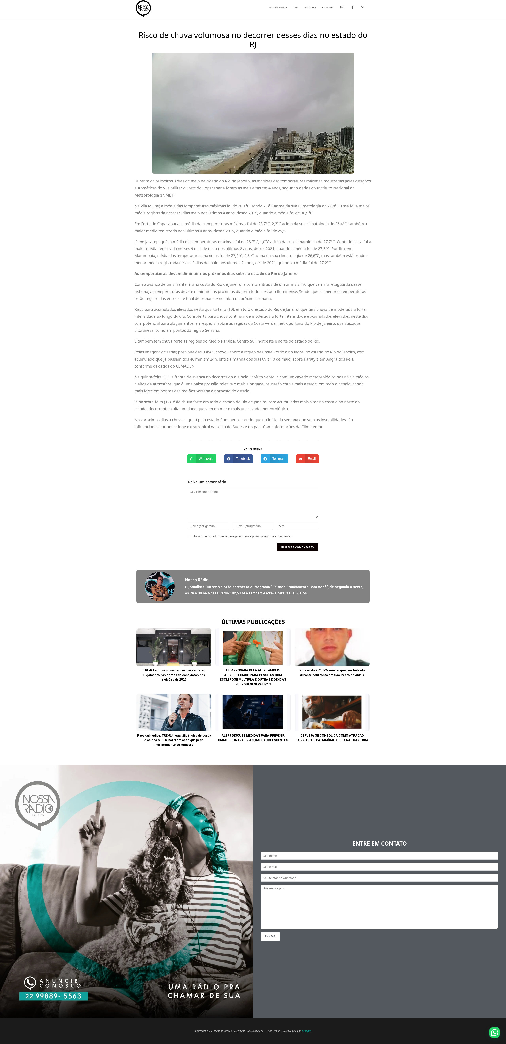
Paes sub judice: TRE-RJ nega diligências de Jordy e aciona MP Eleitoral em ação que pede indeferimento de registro (174, 740)
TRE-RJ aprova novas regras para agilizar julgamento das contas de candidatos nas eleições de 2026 (174, 674)
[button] (201, 458)
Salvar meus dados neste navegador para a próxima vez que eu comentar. (243, 536)
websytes (306, 1031)
